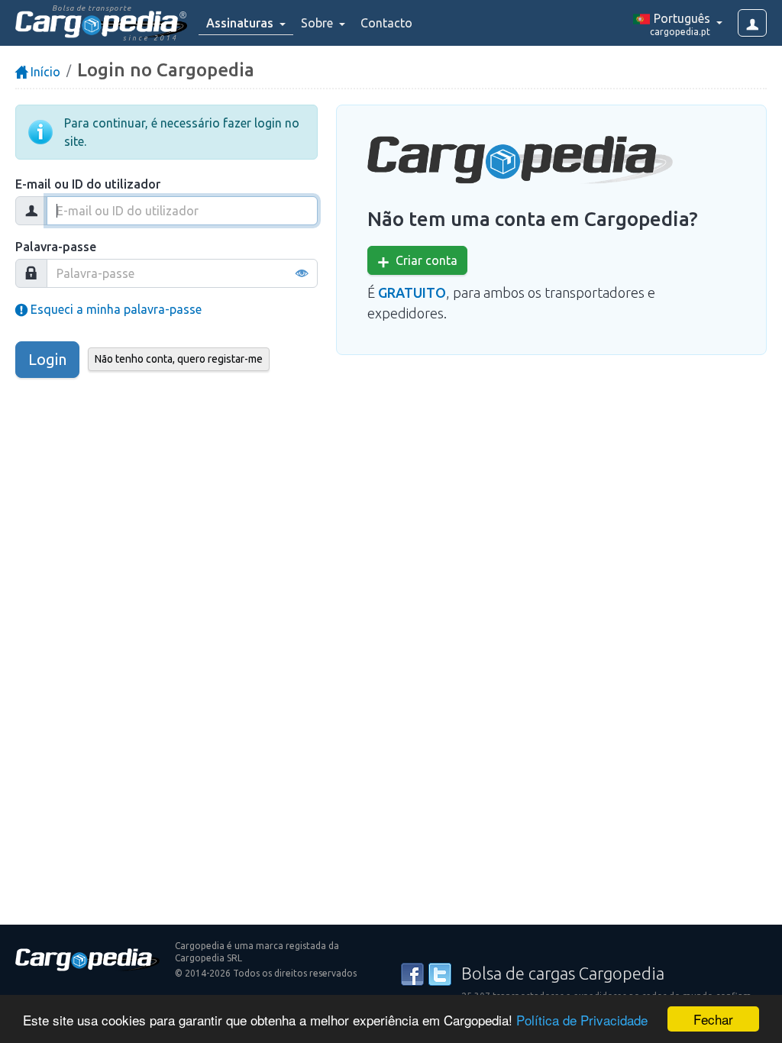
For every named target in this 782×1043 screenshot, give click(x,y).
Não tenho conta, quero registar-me (179, 359)
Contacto (386, 23)
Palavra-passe (55, 246)
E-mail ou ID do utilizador (87, 184)
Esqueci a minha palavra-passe (114, 309)
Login (47, 359)
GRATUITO (412, 292)
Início (43, 72)
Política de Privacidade (582, 1019)
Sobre (318, 23)
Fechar (713, 1018)
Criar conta (423, 260)
